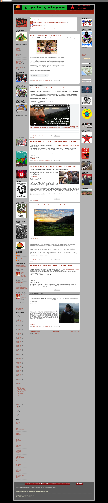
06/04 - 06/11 (19, 359)
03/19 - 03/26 (19, 374)
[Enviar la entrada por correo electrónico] (51, 80)
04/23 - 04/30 (19, 367)
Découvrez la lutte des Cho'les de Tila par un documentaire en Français (52, 87)
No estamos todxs (18, 456)
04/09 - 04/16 (19, 370)
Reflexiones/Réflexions (19, 63)
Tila (33, 137)
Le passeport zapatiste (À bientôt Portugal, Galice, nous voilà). (25, 495)
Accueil (28, 483)
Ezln (16, 55)
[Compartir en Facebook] (58, 80)
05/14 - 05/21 (19, 363)
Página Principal (55, 331)
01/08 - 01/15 (19, 387)
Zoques (17, 69)
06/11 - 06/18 (19, 358)
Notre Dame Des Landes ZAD (20, 457)
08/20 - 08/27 (19, 345)
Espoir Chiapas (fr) (18, 309)
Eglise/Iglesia (18, 54)
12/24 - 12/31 (19, 321)
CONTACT (79, 483)
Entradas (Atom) (36, 333)
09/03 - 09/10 (19, 342)
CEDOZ (17, 430)
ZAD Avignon (18, 476)
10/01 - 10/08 (19, 337)
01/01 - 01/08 (19, 404)
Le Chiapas (42, 483)
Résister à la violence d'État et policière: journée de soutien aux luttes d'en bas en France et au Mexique (21, 266)
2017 (17, 319)
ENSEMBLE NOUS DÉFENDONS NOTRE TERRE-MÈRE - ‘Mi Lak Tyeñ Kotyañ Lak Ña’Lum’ (54, 126)
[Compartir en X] (56, 80)
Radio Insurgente (18, 464)
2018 (17, 317)
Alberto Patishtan (18, 422)
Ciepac (17, 435)
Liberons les (17, 452)
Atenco (17, 423)
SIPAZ (16, 472)
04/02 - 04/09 (19, 371)
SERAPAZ (17, 471)
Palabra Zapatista (18, 458)
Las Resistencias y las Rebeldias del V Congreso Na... (21, 398)
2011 (17, 412)
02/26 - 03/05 (19, 378)
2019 (17, 316)
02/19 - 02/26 (19, 379)
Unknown (18, 260)
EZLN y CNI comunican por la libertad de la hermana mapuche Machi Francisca (53, 296)
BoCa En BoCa (18, 50)
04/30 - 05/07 (19, 366)
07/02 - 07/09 (19, 354)
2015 (17, 407)
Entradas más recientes (35, 331)
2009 (17, 415)
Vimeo (73, 127)
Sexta (59, 483)
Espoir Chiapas (35, 80)
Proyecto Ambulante (19, 463)
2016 (17, 406)
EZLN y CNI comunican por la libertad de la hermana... (21, 402)
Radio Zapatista (18, 466)
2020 (17, 315)
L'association (34, 483)
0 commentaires (47, 80)
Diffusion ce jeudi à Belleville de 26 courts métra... (22, 393)
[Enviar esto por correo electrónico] (54, 80)
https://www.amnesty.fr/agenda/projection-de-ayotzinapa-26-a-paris (42, 275)
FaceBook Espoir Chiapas (20, 308)
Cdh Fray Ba (17, 428)
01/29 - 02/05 (19, 383)
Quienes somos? (84, 53)
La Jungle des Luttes (19, 447)
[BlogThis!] (55, 80)
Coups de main (66, 483)
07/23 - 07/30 (19, 350)
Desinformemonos (18, 440)
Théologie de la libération (19, 67)
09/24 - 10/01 (19, 338)
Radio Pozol (17, 465)
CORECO (17, 439)
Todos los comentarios (86, 81)
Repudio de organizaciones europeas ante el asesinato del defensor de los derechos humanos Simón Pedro (23, 275)
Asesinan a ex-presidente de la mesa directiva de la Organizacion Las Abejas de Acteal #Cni (24, 296)
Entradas (84, 79)
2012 (17, 411)
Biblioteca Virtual (84, 54)
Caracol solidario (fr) (19, 424)
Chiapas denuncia (18, 434)
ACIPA (17, 421)
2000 (17, 416)
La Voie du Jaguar (18, 450)
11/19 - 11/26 (19, 328)
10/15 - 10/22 (19, 334)
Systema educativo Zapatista (20, 475)
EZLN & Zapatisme (51, 483)
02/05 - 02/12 (19, 382)
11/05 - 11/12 (19, 330)
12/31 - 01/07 (19, 320)
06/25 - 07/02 (19, 355)
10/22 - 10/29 (19, 333)
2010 (17, 414)
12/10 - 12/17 (19, 324)
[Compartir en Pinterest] (59, 80)
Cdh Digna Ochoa (18, 427)
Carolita (34, 176)
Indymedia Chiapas (18, 445)
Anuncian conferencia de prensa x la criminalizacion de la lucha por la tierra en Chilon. (21, 288)
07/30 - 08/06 (19, 349)
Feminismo (17, 56)
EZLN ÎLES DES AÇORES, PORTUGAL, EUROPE (23, 496)
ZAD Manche (18, 477)
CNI (33, 261)
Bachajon (17, 49)
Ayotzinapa (17, 48)
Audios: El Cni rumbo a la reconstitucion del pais (45, 35)
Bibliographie (83, 55)
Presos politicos (35, 200)
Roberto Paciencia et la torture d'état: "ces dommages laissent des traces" (53, 166)
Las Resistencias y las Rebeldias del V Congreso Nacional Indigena (50, 204)
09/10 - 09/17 (19, 341)
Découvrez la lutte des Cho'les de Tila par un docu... (21, 391)
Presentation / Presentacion (21, 258)
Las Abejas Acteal (18, 451)
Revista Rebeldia (18, 470)
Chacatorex (17, 433)
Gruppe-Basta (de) (18, 444)
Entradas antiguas (75, 331)
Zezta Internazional (18, 480)
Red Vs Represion (18, 469)
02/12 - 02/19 (19, 380)
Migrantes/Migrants (18, 61)
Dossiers (17, 53)
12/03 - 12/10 (19, 325)
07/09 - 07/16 (19, 353)
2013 (17, 410)
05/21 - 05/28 (19, 362)
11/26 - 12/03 (19, 326)
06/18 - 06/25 (19, 357)
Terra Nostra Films (66, 127)
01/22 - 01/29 (19, 384)
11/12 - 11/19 (19, 329)
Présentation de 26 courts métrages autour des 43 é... (22, 400)
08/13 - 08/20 (19, 346)
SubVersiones (35, 238)
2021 (17, 313)
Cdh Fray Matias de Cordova (20, 429)
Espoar (18, 253)
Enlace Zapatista (18, 441)
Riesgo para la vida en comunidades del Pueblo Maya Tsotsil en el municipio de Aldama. (21, 283)
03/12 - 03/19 (19, 375)
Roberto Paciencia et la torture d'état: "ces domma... (21, 395)
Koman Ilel (17, 446)
